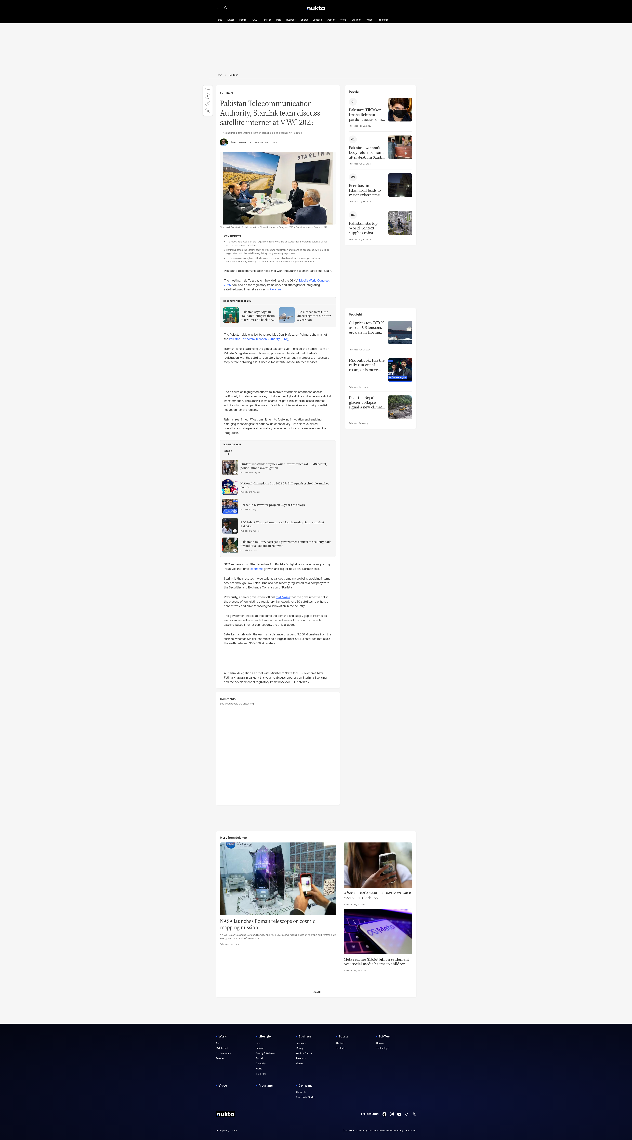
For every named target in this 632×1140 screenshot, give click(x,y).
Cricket (340, 1043)
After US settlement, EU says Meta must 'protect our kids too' (377, 895)
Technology (382, 1048)
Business (291, 19)
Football (340, 1048)
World (343, 19)
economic (256, 568)
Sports (304, 19)
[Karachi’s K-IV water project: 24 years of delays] (230, 506)
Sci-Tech (356, 19)
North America (223, 1053)
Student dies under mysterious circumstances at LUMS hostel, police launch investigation (283, 466)
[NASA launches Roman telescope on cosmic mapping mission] (278, 878)
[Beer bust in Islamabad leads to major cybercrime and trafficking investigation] (400, 184)
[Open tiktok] (407, 1114)
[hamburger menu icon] (218, 8)
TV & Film (260, 1073)
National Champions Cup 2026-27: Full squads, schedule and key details (284, 485)
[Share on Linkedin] (207, 110)
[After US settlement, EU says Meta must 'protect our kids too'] (378, 864)
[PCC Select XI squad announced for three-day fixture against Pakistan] (230, 526)
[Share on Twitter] (207, 103)
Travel (259, 1058)
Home (219, 19)
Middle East (222, 1048)
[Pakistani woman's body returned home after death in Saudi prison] (400, 147)
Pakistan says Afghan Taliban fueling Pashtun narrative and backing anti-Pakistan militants (258, 316)
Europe (220, 1058)
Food (258, 1043)
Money (299, 1048)
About (234, 1130)
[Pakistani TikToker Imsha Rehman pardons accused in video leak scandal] (400, 109)
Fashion (260, 1048)
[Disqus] (278, 753)
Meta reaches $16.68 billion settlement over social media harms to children (376, 962)
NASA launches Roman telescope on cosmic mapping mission (267, 924)
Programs (383, 19)
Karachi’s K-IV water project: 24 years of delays (272, 505)
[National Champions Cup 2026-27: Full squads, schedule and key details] (230, 487)
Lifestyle (317, 19)
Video (369, 19)
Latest (230, 19)
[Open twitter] (414, 1114)
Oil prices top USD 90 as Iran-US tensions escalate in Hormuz (366, 328)
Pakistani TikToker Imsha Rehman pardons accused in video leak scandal (365, 115)
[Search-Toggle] (226, 8)
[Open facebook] (384, 1114)
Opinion (331, 19)
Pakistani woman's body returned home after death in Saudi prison (366, 152)
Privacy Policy (222, 1130)
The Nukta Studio (305, 1097)
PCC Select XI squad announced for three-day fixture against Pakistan (282, 524)
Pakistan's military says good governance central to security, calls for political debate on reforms (285, 544)
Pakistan (266, 19)
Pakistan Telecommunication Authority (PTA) (258, 339)
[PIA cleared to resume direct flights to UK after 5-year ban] (287, 315)
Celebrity (260, 1063)
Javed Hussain (238, 142)
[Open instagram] (392, 1114)
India (278, 19)
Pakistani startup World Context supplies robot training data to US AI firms (365, 228)
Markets (300, 1063)
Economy (301, 1043)
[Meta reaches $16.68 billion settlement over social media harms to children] (378, 931)
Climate (380, 1043)
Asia (218, 1043)
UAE (254, 19)
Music (259, 1068)
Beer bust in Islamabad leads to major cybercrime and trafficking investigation (365, 190)
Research (301, 1058)
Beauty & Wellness (265, 1053)
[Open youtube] (399, 1114)
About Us (301, 1092)
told (279, 597)
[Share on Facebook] (207, 96)
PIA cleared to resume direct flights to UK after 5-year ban (314, 316)
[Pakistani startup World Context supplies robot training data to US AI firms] (400, 222)
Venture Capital (304, 1053)
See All (316, 992)
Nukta (286, 597)
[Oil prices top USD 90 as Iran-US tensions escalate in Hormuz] (400, 332)
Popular (243, 19)
